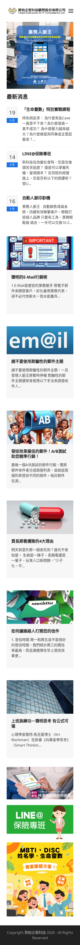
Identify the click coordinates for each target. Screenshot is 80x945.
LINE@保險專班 (36, 153)
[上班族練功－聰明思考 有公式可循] (40, 696)
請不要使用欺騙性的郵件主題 (37, 361)
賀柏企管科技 (35, 932)
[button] (70, 11)
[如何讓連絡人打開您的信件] (40, 606)
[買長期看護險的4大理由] (40, 516)
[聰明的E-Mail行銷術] (40, 252)
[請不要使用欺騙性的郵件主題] (40, 339)
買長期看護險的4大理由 (32, 541)
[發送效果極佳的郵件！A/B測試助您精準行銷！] (40, 426)
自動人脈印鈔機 (36, 198)
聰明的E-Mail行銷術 (29, 277)
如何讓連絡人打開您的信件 (35, 631)
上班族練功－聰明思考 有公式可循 (39, 723)
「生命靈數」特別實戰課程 (46, 109)
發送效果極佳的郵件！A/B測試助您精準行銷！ (38, 454)
